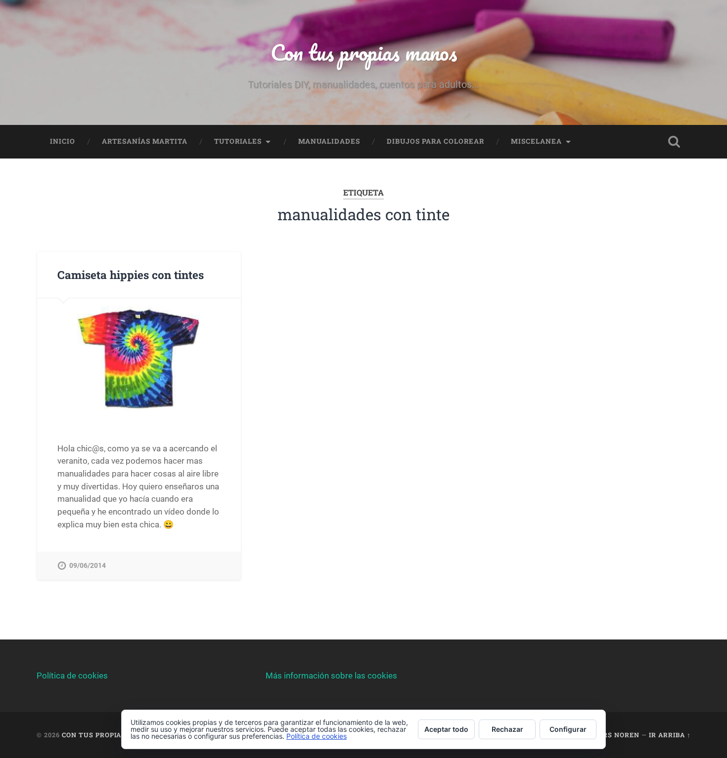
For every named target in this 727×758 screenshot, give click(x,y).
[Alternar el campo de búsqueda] (674, 142)
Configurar (568, 729)
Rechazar (507, 729)
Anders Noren (611, 735)
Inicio (62, 141)
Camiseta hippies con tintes (130, 274)
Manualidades (329, 141)
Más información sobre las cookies (331, 675)
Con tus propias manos (364, 52)
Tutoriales (238, 141)
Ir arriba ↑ (670, 735)
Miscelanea (536, 141)
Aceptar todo (446, 729)
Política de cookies (72, 675)
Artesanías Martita (144, 141)
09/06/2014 (87, 565)
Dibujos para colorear (435, 141)
